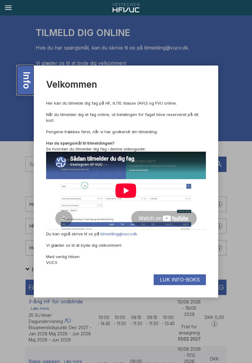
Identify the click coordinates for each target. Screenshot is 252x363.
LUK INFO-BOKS (180, 280)
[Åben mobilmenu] (8, 7)
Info (26, 80)
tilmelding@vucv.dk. (119, 233)
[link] (126, 7)
